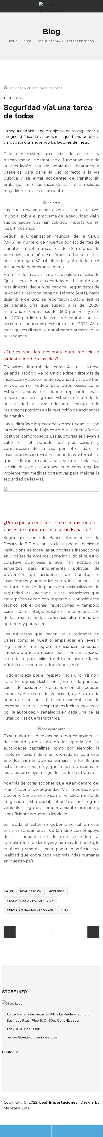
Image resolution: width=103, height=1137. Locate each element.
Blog (27, 41)
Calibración (31, 891)
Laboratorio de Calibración (31, 900)
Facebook (23, 1052)
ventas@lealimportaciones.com (32, 1037)
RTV (65, 909)
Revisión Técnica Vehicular (31, 909)
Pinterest (30, 1052)
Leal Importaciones (58, 1102)
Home (13, 41)
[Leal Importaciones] (51, 6)
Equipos (57, 891)
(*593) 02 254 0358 (23, 1028)
